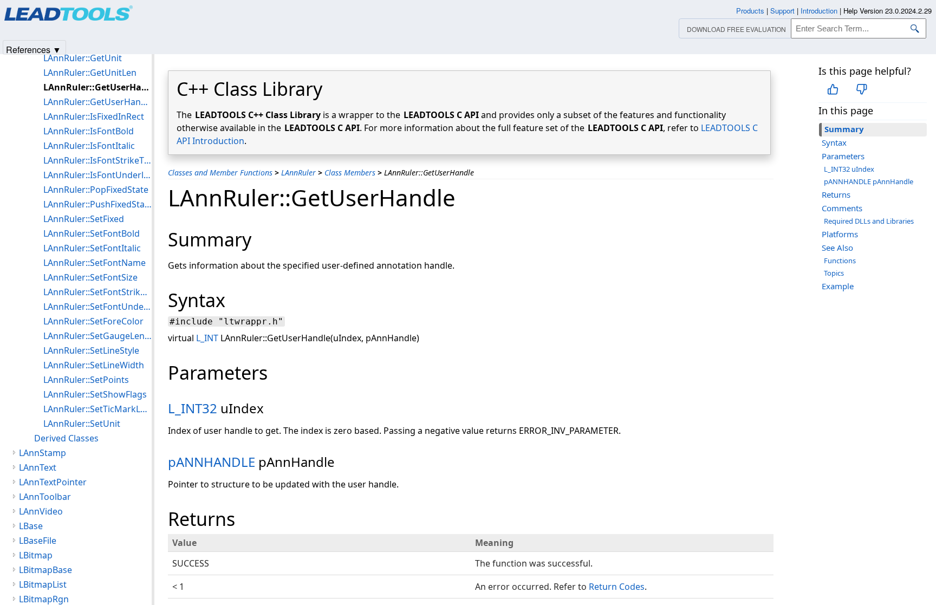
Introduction (819, 10)
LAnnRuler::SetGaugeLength (97, 336)
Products (750, 10)
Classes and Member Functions (220, 172)
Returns (836, 194)
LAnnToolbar (45, 497)
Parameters (843, 156)
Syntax (834, 142)
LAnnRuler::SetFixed (83, 219)
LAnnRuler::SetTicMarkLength (97, 409)
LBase (31, 526)
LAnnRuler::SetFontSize (90, 277)
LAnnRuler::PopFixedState (95, 190)
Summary (844, 128)
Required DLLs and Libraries (869, 221)
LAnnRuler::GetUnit (82, 58)
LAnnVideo (41, 511)
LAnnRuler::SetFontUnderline (97, 307)
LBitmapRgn (44, 599)
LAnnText (37, 467)
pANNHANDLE (211, 462)
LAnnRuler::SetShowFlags (95, 394)
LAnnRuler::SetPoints (86, 380)
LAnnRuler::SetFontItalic (92, 248)
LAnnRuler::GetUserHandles (97, 102)
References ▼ (33, 49)
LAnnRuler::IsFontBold (88, 131)
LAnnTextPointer (53, 482)
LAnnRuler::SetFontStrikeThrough (97, 292)
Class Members (349, 172)
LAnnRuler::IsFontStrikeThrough (97, 160)
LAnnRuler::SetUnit (81, 424)
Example (838, 286)
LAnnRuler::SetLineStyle (91, 350)
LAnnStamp (42, 453)
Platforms (840, 234)
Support (782, 10)
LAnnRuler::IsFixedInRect (93, 116)
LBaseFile (37, 541)
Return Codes (617, 587)
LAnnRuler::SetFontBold (91, 233)
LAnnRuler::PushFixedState (97, 204)
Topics (834, 273)
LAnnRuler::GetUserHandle (97, 87)
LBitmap (36, 555)
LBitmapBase (45, 570)
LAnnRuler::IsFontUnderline (97, 175)
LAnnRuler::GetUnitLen (89, 73)
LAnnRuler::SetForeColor (93, 321)
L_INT (207, 338)
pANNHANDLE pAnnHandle (868, 181)
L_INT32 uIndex (849, 169)
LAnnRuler (298, 172)
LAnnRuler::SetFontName (94, 263)
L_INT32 (192, 408)
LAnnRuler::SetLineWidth (93, 365)
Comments (842, 208)
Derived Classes (66, 438)
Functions (840, 260)
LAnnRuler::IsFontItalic (89, 146)
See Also (837, 247)
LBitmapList (43, 584)
